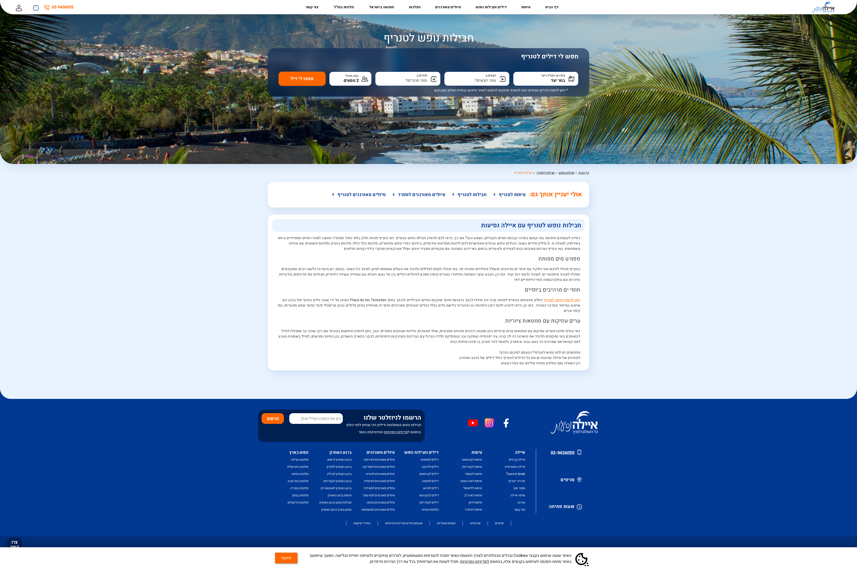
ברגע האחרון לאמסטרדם (336, 488)
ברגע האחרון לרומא (339, 459)
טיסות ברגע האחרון (340, 495)
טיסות (525, 7)
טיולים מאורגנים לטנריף (361, 194)
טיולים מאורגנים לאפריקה (378, 466)
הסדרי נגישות (362, 523)
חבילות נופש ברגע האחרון (335, 502)
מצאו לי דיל (302, 78)
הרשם (273, 418)
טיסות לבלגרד (473, 509)
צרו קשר (14, 544)
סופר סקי (519, 488)
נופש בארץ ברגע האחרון (336, 509)
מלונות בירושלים (298, 502)
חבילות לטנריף (523, 172)
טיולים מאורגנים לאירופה (379, 459)
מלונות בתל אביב (297, 481)
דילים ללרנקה (430, 466)
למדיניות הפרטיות (474, 562)
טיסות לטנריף (512, 194)
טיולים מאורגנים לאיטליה (379, 481)
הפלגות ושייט (430, 509)
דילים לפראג (431, 488)
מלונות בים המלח (297, 466)
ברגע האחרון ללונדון (339, 466)
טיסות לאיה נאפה (471, 481)
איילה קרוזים (517, 459)
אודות (521, 502)
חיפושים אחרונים (36, 7)
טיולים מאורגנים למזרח (380, 474)
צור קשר (312, 7)
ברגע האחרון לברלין (339, 474)
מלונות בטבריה (299, 488)
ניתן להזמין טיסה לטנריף (561, 300)
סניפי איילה (517, 495)
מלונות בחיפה (299, 474)
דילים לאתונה (430, 481)
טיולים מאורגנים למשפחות (378, 509)
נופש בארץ (298, 453)
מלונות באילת (299, 459)
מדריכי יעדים (517, 481)
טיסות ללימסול (472, 488)
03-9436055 (62, 8)
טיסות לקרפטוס (472, 459)
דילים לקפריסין (429, 502)
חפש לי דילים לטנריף (549, 56)
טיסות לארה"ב (473, 495)
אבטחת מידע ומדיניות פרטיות (403, 523)
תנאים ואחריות (446, 523)
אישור (286, 558)
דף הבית (552, 7)
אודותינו (475, 523)
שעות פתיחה (561, 506)
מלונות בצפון (300, 495)
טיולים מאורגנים (448, 7)
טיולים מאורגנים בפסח (381, 502)
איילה (520, 453)
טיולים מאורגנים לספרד (421, 194)
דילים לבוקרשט (429, 495)
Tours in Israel (515, 474)
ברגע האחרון (340, 453)
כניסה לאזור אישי (18, 7)
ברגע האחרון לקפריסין (337, 481)
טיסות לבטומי (473, 474)
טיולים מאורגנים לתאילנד (379, 488)
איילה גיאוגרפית (515, 466)
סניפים (567, 480)
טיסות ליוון (475, 502)
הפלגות (415, 7)
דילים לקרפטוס (429, 474)
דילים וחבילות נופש (491, 7)
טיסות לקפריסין (472, 466)
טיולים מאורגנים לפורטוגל (379, 495)
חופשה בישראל (381, 7)
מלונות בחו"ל (344, 7)
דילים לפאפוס (430, 459)
